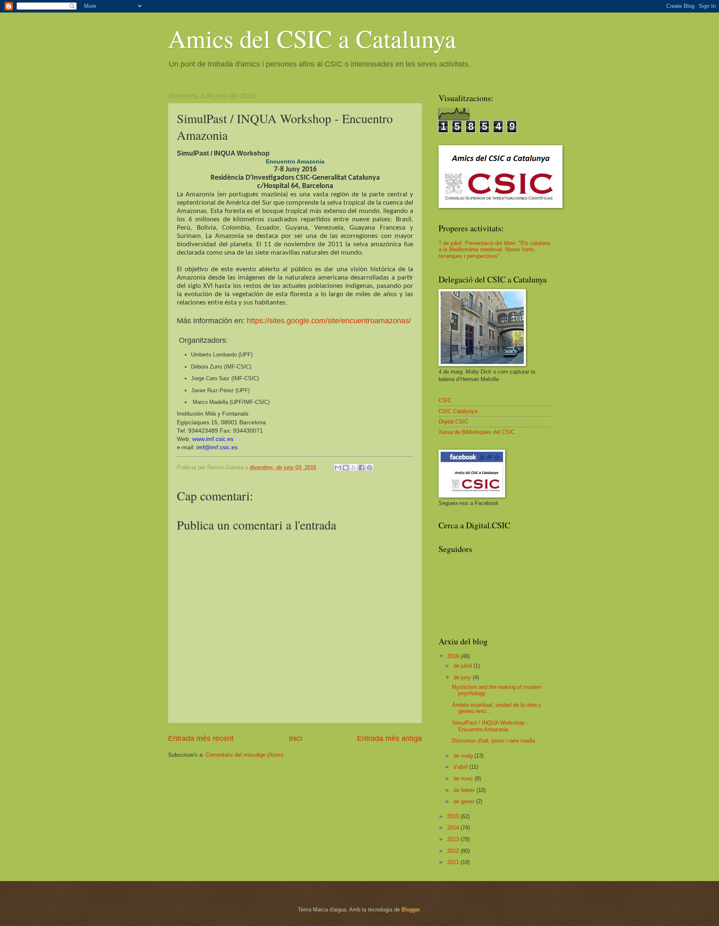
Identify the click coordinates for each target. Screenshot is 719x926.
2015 (454, 816)
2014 (454, 827)
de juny (463, 677)
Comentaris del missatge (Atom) (244, 755)
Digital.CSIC (453, 421)
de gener (465, 801)
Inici (295, 738)
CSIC (445, 400)
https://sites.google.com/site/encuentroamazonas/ (329, 321)
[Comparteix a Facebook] (361, 467)
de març (464, 778)
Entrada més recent (200, 738)
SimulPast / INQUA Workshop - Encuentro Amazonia (490, 726)
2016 (454, 656)
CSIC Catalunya (458, 411)
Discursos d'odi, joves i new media (493, 741)
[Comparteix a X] (354, 467)
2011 (454, 862)
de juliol (464, 666)
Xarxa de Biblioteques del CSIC (477, 432)
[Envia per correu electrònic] (338, 467)
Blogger (410, 909)
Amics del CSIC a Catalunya (312, 38)
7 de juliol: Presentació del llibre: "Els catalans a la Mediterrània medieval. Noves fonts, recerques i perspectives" (494, 249)
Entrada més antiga (389, 738)
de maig (464, 756)
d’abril (461, 767)
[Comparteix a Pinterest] (369, 467)
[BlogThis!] (346, 467)
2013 (454, 839)
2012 (454, 851)
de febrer (465, 790)
